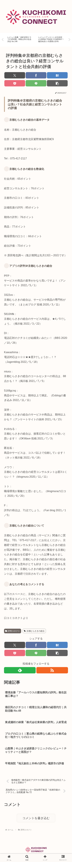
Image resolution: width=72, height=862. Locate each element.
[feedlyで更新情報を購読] (20, 670)
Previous (2, 39)
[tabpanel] (20, 39)
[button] (57, 83)
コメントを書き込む (36, 818)
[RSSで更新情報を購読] (52, 670)
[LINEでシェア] (36, 83)
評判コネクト (14, 631)
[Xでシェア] (14, 75)
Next (69, 39)
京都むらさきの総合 (35, 631)
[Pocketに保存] (14, 83)
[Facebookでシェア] (36, 75)
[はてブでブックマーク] (57, 75)
